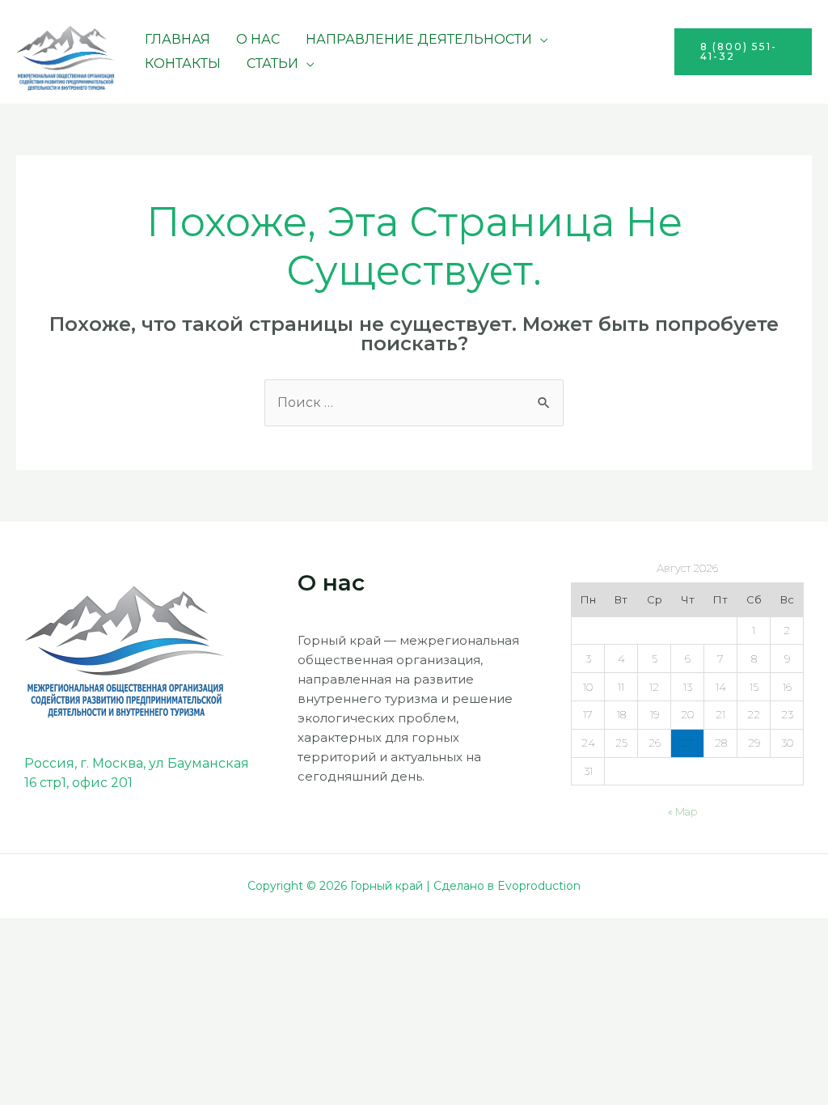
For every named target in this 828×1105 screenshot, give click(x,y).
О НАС (258, 39)
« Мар (682, 811)
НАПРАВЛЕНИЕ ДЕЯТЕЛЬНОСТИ (419, 39)
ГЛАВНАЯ (177, 39)
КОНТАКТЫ (183, 63)
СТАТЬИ (272, 63)
